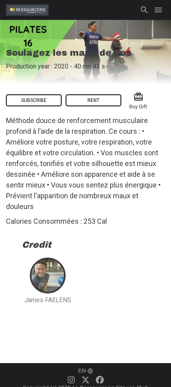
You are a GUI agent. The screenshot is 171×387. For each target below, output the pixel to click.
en (82, 371)
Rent (93, 100)
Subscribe (34, 100)
